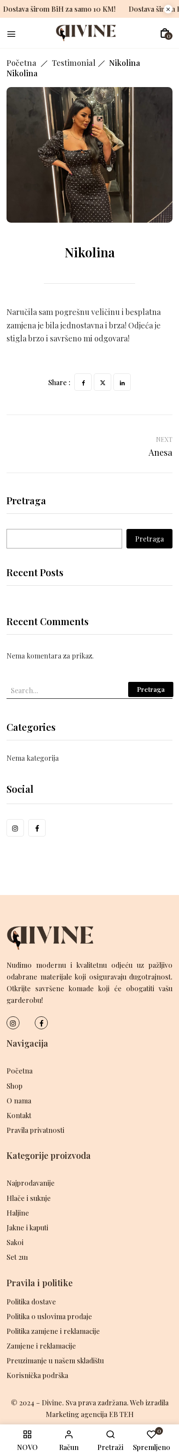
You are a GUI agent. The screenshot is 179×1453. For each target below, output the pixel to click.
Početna (21, 63)
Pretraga (26, 501)
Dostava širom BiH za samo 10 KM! (73, 9)
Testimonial (74, 63)
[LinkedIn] (122, 382)
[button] (165, 33)
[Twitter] (102, 382)
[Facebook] (83, 382)
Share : (59, 382)
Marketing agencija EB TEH (90, 1414)
